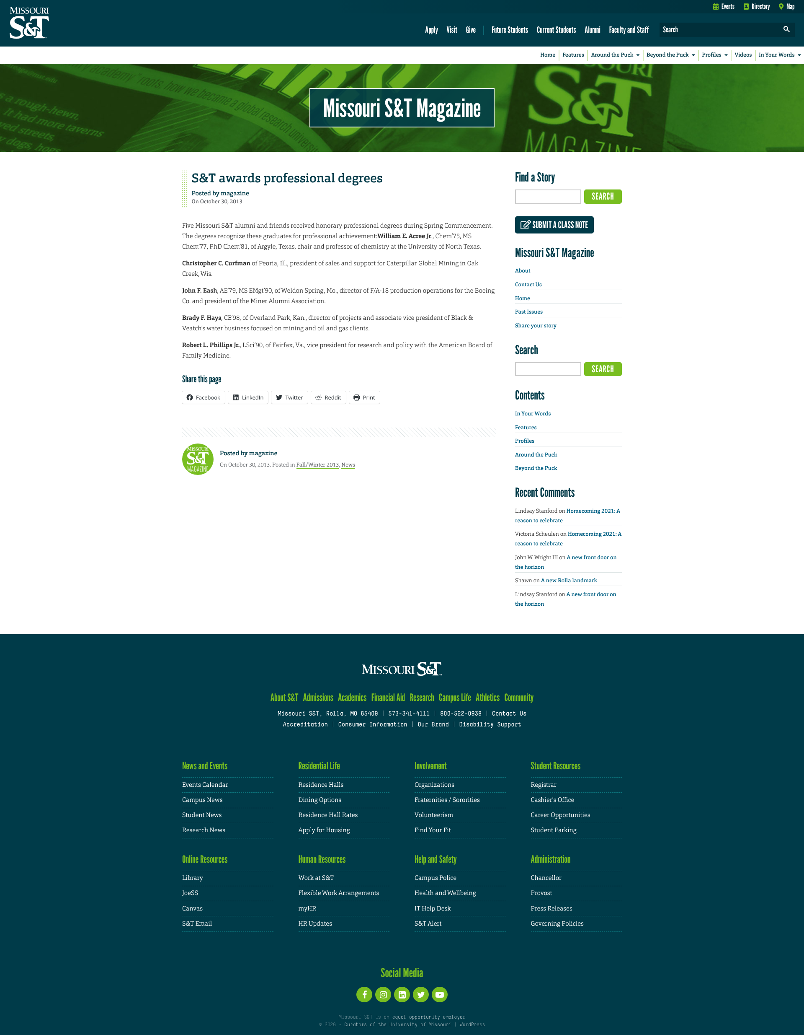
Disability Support (490, 725)
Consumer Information (372, 725)
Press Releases (551, 909)
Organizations (434, 785)
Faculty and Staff (629, 29)
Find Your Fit (433, 830)
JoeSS (190, 893)
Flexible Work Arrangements (339, 893)
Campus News (202, 800)
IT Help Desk (433, 909)
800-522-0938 (461, 714)
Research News (203, 830)
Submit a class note (559, 225)
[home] (56, 23)
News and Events (204, 766)
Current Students (556, 29)
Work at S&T (316, 878)
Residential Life (319, 766)
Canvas (192, 909)
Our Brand (432, 725)
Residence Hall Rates (328, 815)
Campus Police (435, 878)
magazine (235, 193)
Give (471, 29)
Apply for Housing (324, 830)
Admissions (318, 697)
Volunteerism (434, 815)
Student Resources (556, 766)
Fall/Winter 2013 (317, 464)
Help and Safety (436, 859)
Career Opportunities (560, 815)
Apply (431, 29)
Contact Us (528, 284)
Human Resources (322, 859)
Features (573, 55)
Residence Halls (321, 785)
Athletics (488, 697)
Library (192, 878)
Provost (541, 893)
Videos (743, 55)
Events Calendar (205, 785)
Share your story (536, 325)
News (348, 464)
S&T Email (197, 924)
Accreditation (305, 725)
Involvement (431, 766)
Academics (352, 697)
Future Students (510, 29)
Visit (452, 29)
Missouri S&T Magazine (402, 108)
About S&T (285, 697)
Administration (551, 859)
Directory (761, 6)
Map (790, 6)
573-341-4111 (409, 714)
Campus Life (455, 697)
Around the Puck (612, 55)
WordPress (472, 1024)
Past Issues (529, 312)
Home (547, 55)
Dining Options (320, 800)
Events (728, 6)
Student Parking (554, 830)
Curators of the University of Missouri (397, 1024)
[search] (787, 30)
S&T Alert (428, 924)
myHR (308, 909)
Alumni (592, 29)
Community (518, 697)
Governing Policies (557, 924)
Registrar (544, 785)
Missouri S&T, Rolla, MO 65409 (328, 714)
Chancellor (546, 878)
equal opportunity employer (428, 1017)
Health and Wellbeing (445, 893)
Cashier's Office (553, 800)
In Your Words (776, 55)
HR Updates (315, 924)
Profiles (711, 55)
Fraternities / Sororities (447, 800)
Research (422, 697)
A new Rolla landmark (569, 580)
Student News (202, 815)
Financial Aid (388, 697)
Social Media (402, 972)
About (522, 271)
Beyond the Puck (668, 55)
